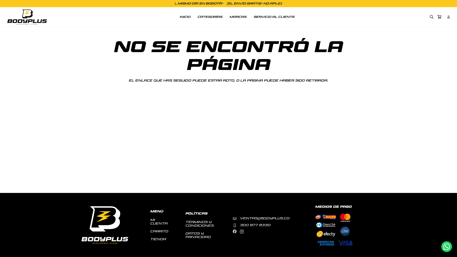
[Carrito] (439, 17)
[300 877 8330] (236, 225)
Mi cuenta (159, 221)
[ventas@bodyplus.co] (236, 218)
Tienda (158, 239)
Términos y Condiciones (199, 223)
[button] (432, 17)
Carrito (159, 231)
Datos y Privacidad (198, 235)
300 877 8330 (255, 225)
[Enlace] (448, 17)
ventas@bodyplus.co (265, 218)
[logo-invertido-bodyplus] (27, 17)
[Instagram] (242, 232)
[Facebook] (235, 231)
